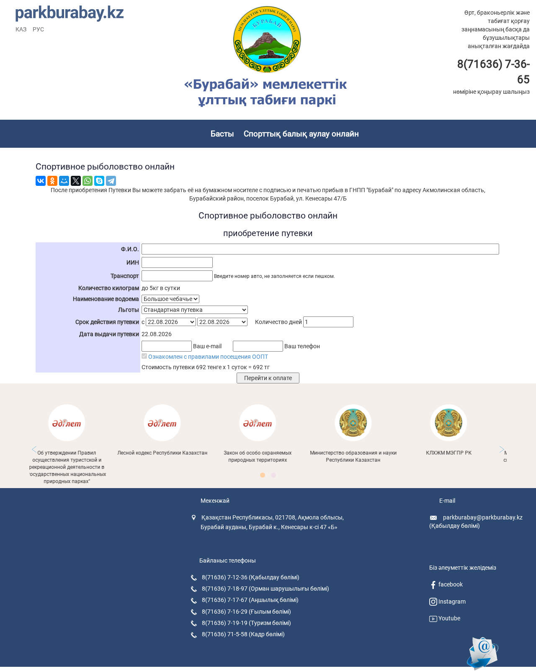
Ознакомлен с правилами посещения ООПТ (208, 356)
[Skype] (99, 181)
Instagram (451, 601)
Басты (222, 134)
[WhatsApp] (87, 181)
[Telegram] (111, 181)
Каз (20, 29)
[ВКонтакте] (41, 181)
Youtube (448, 618)
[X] (76, 181)
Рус (38, 29)
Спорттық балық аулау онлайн (301, 134)
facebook (450, 584)
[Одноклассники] (52, 181)
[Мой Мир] (64, 181)
